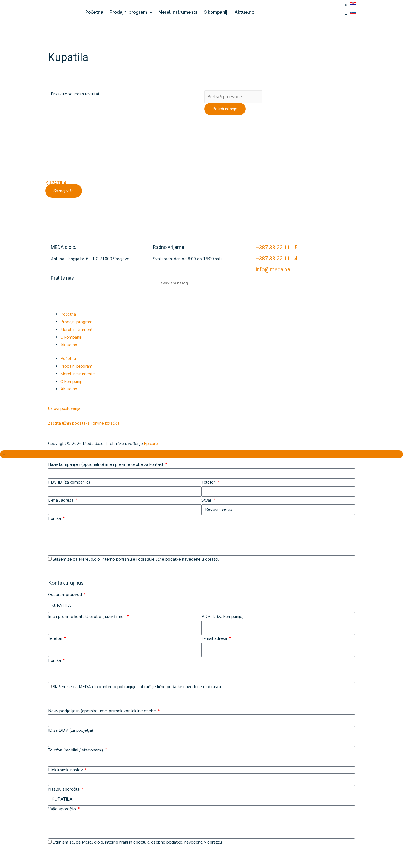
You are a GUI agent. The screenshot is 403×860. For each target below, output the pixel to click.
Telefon (209, 482)
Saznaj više (63, 191)
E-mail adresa (61, 500)
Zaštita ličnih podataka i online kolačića (84, 423)
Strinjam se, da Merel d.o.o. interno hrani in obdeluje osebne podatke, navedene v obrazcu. (138, 842)
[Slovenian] (354, 14)
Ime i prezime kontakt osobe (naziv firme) (87, 616)
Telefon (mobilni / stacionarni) (76, 750)
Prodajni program (76, 322)
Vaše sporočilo (62, 809)
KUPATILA (56, 183)
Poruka (55, 518)
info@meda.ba (273, 269)
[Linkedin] (57, 293)
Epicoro (151, 443)
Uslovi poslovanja (64, 408)
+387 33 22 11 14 (276, 258)
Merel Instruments (77, 329)
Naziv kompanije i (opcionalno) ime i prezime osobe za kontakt (106, 464)
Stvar (207, 500)
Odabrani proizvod (65, 594)
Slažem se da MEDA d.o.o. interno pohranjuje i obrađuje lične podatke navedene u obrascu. (137, 686)
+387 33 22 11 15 (276, 247)
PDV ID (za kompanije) (69, 482)
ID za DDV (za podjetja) (70, 730)
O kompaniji (71, 337)
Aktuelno (68, 345)
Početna (68, 314)
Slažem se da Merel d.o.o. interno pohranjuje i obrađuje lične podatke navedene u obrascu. (136, 559)
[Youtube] (72, 293)
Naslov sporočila (64, 789)
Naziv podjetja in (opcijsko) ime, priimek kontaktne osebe (102, 711)
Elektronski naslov (66, 770)
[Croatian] (354, 5)
